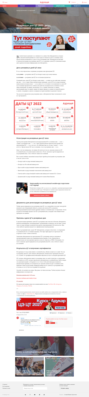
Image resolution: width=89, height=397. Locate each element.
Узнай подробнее (44, 209)
